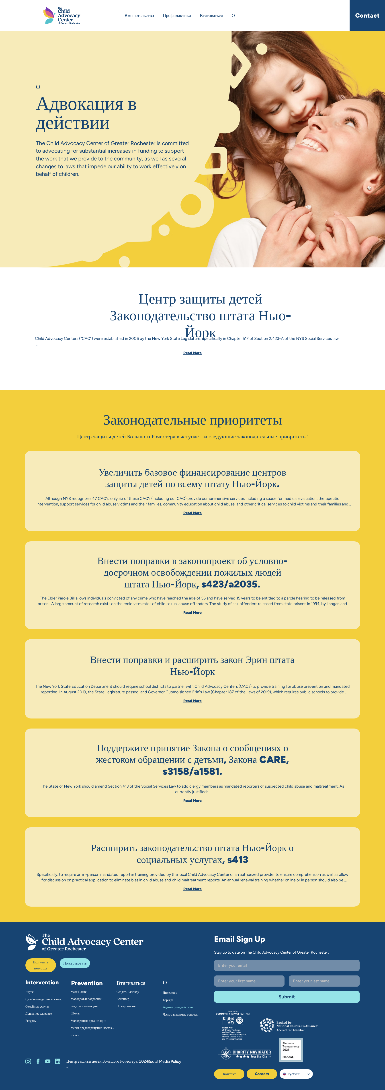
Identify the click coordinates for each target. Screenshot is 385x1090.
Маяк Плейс (78, 992)
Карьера (168, 1000)
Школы (75, 1013)
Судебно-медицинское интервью (44, 999)
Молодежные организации (88, 1021)
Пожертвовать (126, 1006)
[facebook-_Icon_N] (38, 1061)
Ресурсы (30, 1021)
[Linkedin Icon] (57, 1061)
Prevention (87, 983)
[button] (75, 963)
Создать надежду (128, 992)
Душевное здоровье (38, 1014)
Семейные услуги (37, 1006)
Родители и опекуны (84, 1006)
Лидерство (170, 993)
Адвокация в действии (178, 1007)
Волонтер (123, 999)
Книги (75, 1035)
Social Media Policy (164, 1061)
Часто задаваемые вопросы (180, 1014)
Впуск (29, 992)
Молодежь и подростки (86, 999)
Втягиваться (131, 982)
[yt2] (48, 1061)
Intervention (42, 982)
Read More (192, 353)
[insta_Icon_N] (28, 1061)
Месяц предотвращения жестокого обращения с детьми (93, 1028)
